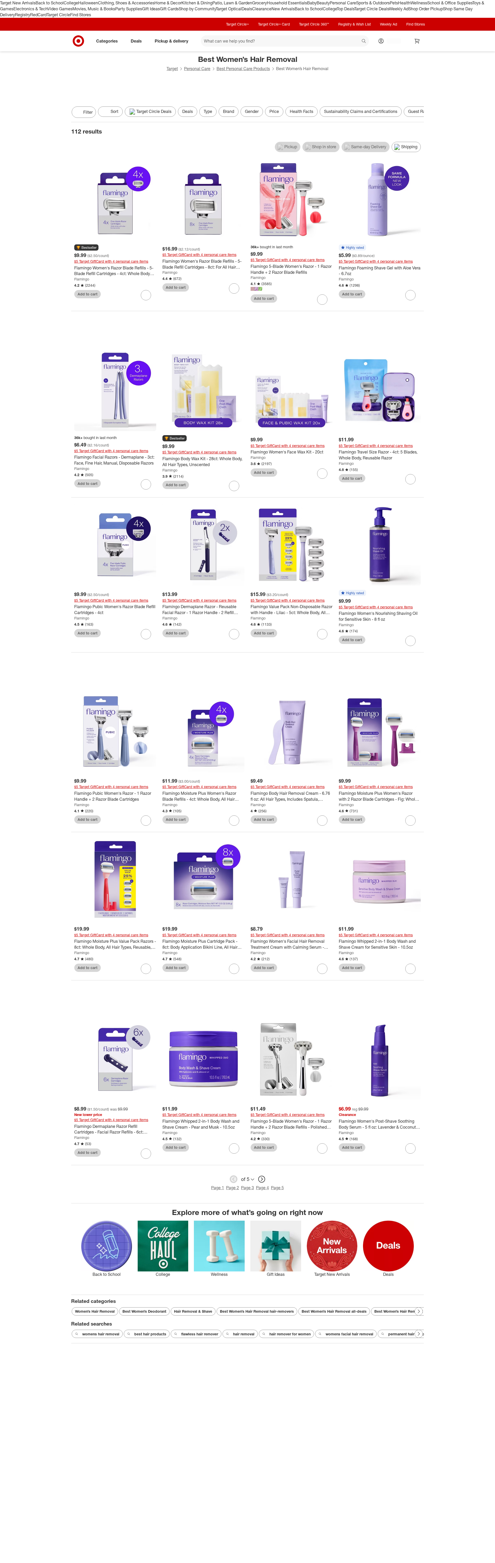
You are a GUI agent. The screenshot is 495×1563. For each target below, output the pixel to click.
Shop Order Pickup (425, 8)
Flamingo (81, 279)
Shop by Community (197, 8)
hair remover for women (290, 1334)
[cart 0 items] (417, 41)
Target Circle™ (237, 24)
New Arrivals (283, 8)
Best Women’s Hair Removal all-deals (334, 1311)
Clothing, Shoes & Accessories (126, 2)
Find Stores (80, 14)
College (71, 2)
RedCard (38, 14)
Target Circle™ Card (274, 24)
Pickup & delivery (171, 40)
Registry (22, 14)
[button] (86, 247)
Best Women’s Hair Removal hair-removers (257, 1311)
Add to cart (87, 294)
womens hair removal (100, 1334)
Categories (107, 40)
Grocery (259, 2)
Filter (88, 112)
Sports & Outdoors (373, 2)
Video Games (59, 8)
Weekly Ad (398, 8)
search (364, 41)
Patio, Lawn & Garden (232, 2)
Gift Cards (169, 8)
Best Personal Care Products (243, 68)
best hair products (150, 1334)
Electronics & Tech (30, 8)
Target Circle (58, 14)
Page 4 (262, 1187)
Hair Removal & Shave (193, 1311)
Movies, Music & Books (93, 8)
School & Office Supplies (449, 2)
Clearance (261, 8)
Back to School (50, 2)
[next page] (262, 1179)
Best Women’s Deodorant (144, 1311)
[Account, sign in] (391, 41)
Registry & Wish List (354, 24)
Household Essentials (287, 2)
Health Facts (301, 111)
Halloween (88, 2)
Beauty (323, 2)
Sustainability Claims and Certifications (360, 111)
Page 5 (277, 1187)
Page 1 (217, 1187)
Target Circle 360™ (314, 24)
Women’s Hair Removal (95, 1311)
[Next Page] (419, 113)
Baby (312, 2)
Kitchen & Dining (197, 2)
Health (404, 2)
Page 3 (247, 1187)
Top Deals (345, 8)
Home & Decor (168, 2)
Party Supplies (128, 8)
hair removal (243, 1334)
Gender (252, 111)
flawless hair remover (199, 1334)
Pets (394, 2)
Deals (247, 8)
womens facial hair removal (349, 1334)
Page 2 (232, 1187)
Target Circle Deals (371, 8)
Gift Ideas (151, 8)
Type (208, 111)
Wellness (418, 2)
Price (274, 111)
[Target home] (78, 41)
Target (172, 68)
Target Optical (229, 8)
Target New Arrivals (18, 2)
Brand (228, 111)
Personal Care (343, 2)
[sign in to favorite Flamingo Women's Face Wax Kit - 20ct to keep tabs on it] (322, 473)
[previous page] (233, 1179)
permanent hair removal (408, 1334)
